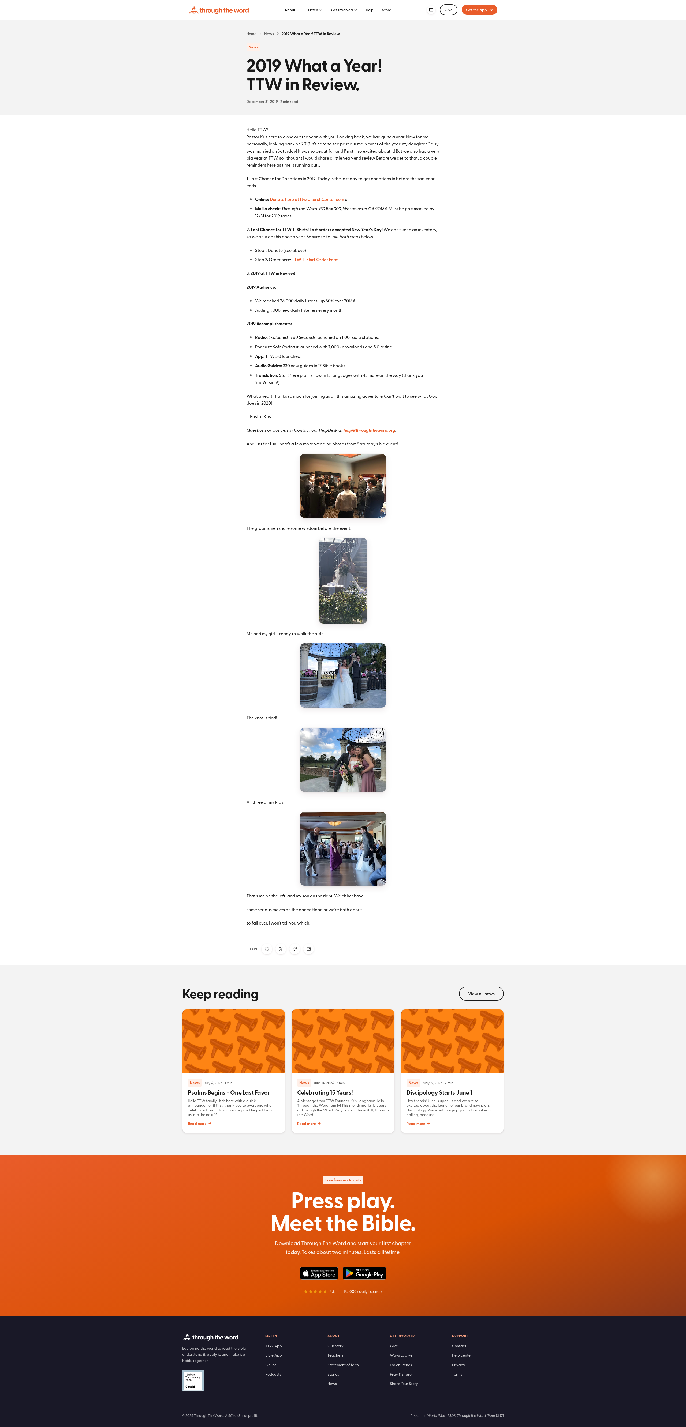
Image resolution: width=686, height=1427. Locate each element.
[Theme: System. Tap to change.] (431, 10)
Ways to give (401, 1355)
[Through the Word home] (219, 10)
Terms (457, 1374)
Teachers (335, 1355)
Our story (335, 1345)
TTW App (273, 1345)
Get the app (476, 9)
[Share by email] (308, 949)
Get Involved (342, 9)
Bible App (273, 1355)
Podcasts (273, 1374)
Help (370, 9)
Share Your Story (404, 1383)
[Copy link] (294, 949)
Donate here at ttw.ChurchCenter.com (307, 199)
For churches (401, 1364)
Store (386, 9)
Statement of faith (343, 1364)
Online (271, 1364)
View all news (481, 993)
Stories (333, 1374)
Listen (313, 9)
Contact (459, 1345)
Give (449, 9)
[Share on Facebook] (267, 949)
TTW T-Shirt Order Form (315, 259)
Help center (462, 1355)
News (269, 33)
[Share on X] (280, 949)
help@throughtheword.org (369, 430)
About (290, 9)
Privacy (458, 1364)
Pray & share (401, 1374)
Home (251, 33)
